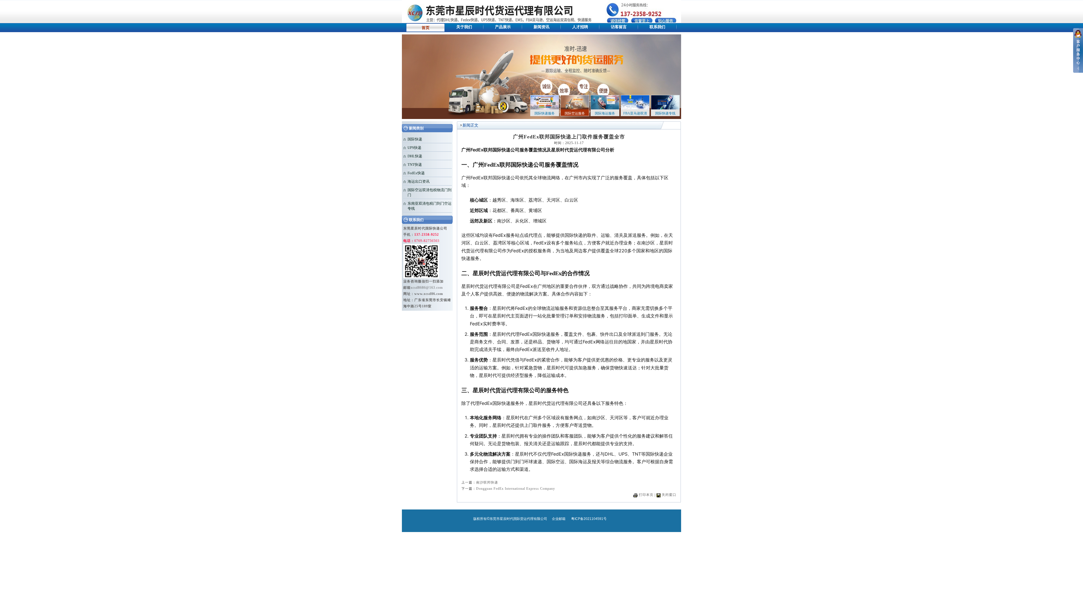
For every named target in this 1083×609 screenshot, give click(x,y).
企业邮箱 (558, 519)
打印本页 (646, 495)
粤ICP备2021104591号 (589, 519)
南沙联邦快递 (487, 482)
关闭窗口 (669, 495)
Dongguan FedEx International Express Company (515, 489)
